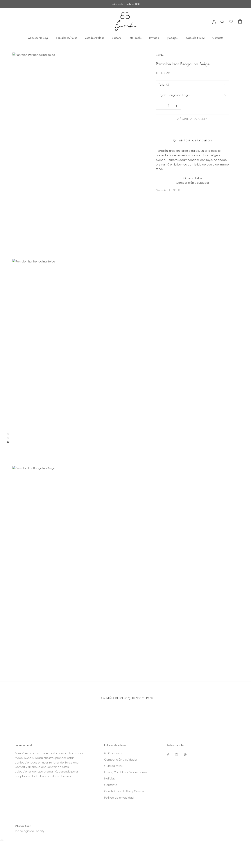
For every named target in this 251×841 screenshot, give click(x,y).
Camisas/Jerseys (38, 37)
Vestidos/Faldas (94, 37)
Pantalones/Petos (66, 37)
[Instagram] (176, 754)
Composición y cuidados (192, 182)
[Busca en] (222, 21)
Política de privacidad (119, 797)
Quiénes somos (114, 753)
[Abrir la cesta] (240, 21)
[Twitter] (174, 190)
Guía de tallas (192, 178)
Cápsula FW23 (195, 37)
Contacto (217, 37)
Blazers (116, 37)
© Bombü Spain (23, 825)
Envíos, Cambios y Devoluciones (125, 772)
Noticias (109, 778)
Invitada (154, 37)
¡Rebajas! (172, 37)
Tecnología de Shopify (29, 831)
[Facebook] (169, 190)
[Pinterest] (179, 190)
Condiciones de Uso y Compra (124, 791)
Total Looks (134, 37)
